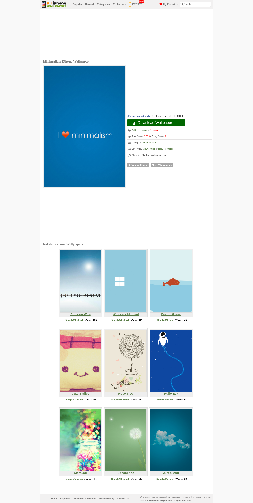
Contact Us (123, 498)
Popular (77, 4)
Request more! (165, 148)
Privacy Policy (106, 498)
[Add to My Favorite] (129, 130)
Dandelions (125, 473)
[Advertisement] (127, 34)
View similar (149, 148)
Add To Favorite (140, 130)
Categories (103, 4)
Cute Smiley (80, 393)
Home (54, 498)
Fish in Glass (171, 314)
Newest (89, 4)
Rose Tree (125, 393)
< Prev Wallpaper (138, 164)
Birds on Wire (80, 314)
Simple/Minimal (149, 142)
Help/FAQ (65, 498)
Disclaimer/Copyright (84, 498)
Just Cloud (171, 473)
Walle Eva (171, 393)
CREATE (138, 3)
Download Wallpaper (155, 122)
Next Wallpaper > (162, 164)
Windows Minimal (126, 314)
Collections (119, 4)
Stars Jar (80, 473)
